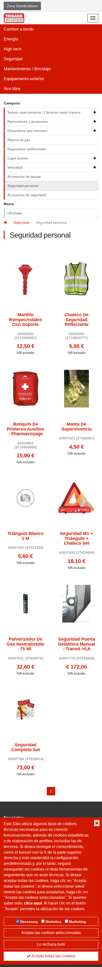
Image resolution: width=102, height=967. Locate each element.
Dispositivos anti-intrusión (27, 131)
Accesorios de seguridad (26, 195)
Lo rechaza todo (51, 944)
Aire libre (12, 88)
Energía (11, 39)
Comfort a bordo (19, 29)
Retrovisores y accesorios (27, 122)
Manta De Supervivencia (76, 427)
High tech (12, 49)
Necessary (29, 922)
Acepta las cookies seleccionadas (51, 933)
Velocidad (15, 167)
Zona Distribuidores (22, 6)
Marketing (77, 922)
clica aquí (33, 903)
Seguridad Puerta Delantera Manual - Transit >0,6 (76, 644)
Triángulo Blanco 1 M (25, 536)
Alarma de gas (18, 140)
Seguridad (13, 59)
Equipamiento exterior (24, 78)
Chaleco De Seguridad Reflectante (76, 319)
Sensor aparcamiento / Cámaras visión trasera (43, 112)
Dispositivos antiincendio (26, 149)
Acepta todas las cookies (53, 956)
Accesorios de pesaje (24, 177)
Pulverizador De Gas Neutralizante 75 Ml (25, 644)
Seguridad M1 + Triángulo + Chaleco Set (76, 538)
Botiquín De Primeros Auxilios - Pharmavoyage (25, 429)
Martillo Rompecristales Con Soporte (25, 319)
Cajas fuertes (17, 158)
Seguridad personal (22, 186)
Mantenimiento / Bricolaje (27, 68)
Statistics (53, 922)
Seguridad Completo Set (25, 747)
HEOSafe (14, 213)
